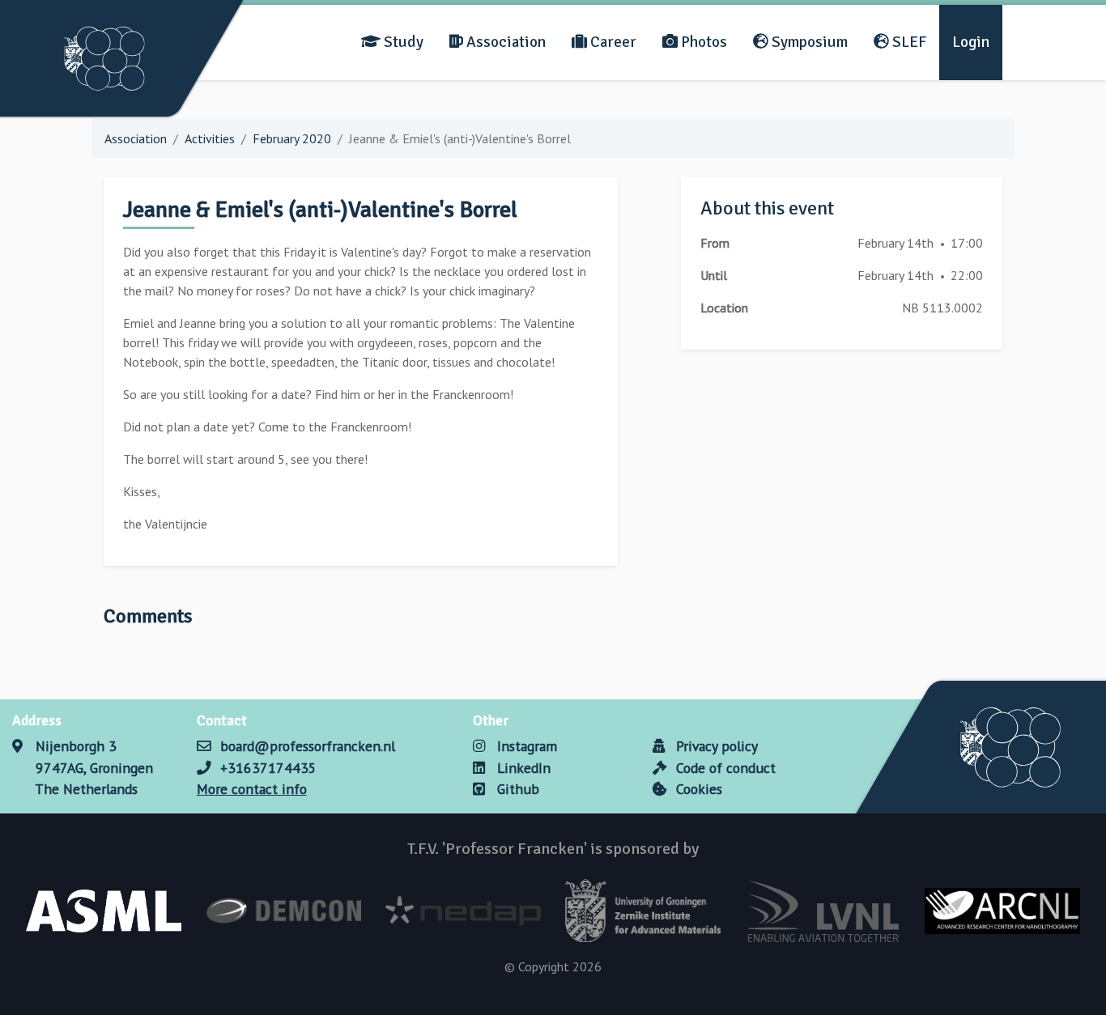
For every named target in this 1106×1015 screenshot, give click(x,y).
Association (504, 42)
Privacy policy (715, 746)
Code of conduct (724, 767)
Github (515, 788)
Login (970, 42)
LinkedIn (521, 767)
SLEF (907, 42)
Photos (702, 42)
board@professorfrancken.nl (307, 746)
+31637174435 (268, 767)
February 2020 (292, 138)
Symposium (808, 42)
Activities (210, 138)
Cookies (697, 788)
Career (611, 42)
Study (402, 42)
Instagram (524, 746)
